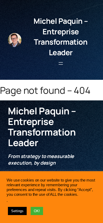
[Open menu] (61, 63)
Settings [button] (17, 211)
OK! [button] (37, 211)
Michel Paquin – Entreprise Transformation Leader (61, 36)
